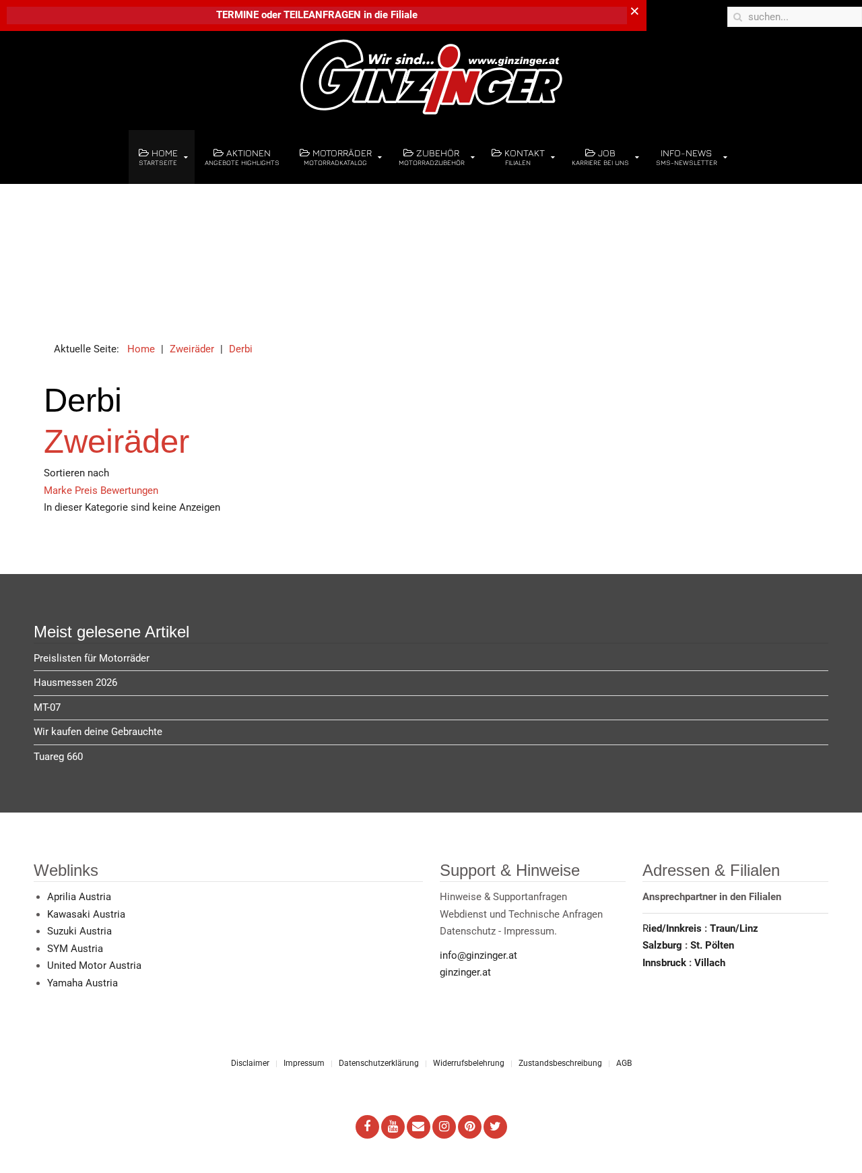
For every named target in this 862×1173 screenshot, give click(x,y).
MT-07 (47, 707)
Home (158, 156)
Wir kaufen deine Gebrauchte (98, 732)
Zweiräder (116, 441)
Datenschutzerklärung (379, 1063)
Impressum (304, 1063)
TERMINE (237, 15)
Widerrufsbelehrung (468, 1063)
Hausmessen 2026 (75, 682)
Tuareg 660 (58, 757)
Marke (59, 490)
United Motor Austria (94, 965)
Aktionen (242, 156)
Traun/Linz (734, 928)
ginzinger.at (465, 972)
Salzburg (663, 945)
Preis (87, 490)
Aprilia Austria (79, 897)
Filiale (404, 15)
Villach (709, 963)
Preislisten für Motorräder (92, 658)
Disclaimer (250, 1063)
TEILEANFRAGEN (324, 15)
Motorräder (338, 156)
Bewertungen (129, 490)
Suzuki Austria (79, 931)
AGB (624, 1063)
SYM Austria (75, 949)
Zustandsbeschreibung (560, 1063)
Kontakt (523, 156)
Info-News (686, 156)
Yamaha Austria (82, 983)
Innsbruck (665, 963)
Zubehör (432, 156)
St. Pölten (712, 945)
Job (600, 156)
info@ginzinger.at (478, 955)
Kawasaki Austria (86, 914)
